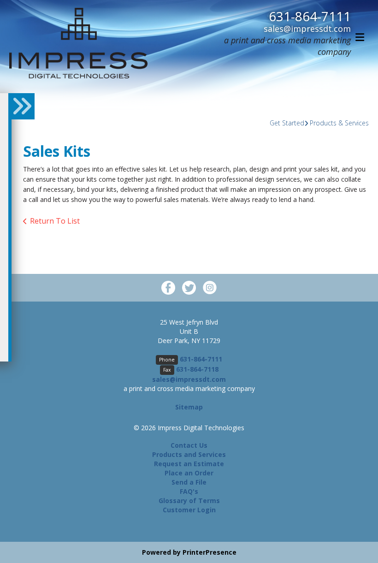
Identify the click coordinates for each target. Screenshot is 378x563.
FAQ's (189, 491)
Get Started (287, 123)
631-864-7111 (310, 16)
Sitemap (189, 407)
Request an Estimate (189, 463)
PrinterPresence (209, 552)
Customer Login (189, 509)
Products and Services (189, 454)
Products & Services (339, 123)
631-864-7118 (197, 369)
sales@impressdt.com (307, 28)
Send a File (189, 482)
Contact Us (189, 445)
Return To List (55, 221)
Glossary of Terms (189, 500)
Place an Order (189, 472)
